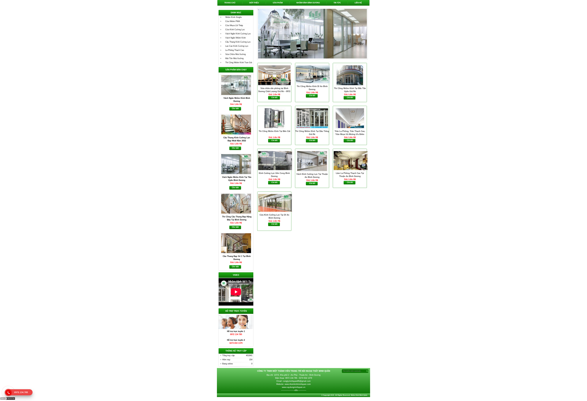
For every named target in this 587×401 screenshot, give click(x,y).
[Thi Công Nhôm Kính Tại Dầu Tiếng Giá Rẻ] (312, 118)
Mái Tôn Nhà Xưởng (234, 58)
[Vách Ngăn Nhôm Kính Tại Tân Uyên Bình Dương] (237, 164)
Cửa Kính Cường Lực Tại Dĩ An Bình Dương (274, 216)
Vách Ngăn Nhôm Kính (235, 38)
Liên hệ (358, 3)
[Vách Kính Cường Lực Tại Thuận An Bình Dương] (312, 161)
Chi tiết (274, 97)
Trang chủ (229, 3)
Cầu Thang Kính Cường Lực (238, 42)
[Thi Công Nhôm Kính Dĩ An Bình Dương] (312, 74)
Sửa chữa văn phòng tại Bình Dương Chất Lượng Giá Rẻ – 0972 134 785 (274, 90)
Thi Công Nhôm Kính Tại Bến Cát (274, 131)
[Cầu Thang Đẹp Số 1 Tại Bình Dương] (237, 243)
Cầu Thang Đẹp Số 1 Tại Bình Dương (237, 257)
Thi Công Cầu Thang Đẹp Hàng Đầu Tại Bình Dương (236, 218)
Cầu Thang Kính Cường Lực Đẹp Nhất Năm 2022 (236, 139)
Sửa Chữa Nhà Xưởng (235, 54)
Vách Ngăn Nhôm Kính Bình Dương (236, 99)
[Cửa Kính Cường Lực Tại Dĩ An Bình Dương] (274, 202)
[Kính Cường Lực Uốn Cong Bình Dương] (274, 160)
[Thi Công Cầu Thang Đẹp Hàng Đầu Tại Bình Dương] (237, 203)
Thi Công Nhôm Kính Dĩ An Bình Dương (312, 88)
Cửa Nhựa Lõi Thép (234, 25)
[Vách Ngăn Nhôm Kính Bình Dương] (237, 85)
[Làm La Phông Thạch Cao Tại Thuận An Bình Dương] (350, 160)
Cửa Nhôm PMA (232, 21)
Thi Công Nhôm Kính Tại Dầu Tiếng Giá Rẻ (312, 132)
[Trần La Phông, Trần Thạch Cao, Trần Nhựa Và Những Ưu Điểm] (350, 118)
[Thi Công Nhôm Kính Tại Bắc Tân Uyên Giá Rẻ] (350, 75)
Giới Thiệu (254, 3)
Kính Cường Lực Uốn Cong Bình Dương (274, 174)
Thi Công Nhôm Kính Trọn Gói (238, 62)
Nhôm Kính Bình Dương (308, 3)
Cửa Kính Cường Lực (235, 29)
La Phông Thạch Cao (234, 50)
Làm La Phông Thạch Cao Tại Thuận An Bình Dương (350, 174)
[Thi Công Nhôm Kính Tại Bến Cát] (274, 118)
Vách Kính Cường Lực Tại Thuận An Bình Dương (312, 175)
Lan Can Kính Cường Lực (236, 46)
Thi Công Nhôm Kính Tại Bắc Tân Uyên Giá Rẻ (350, 90)
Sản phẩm (278, 3)
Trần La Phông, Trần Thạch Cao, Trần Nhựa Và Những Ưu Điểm (350, 132)
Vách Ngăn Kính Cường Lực (238, 34)
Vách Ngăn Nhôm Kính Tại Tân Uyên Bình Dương (236, 178)
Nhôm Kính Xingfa (233, 17)
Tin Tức (337, 3)
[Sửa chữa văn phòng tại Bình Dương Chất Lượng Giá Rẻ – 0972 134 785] (274, 75)
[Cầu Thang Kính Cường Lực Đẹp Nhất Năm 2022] (237, 124)
